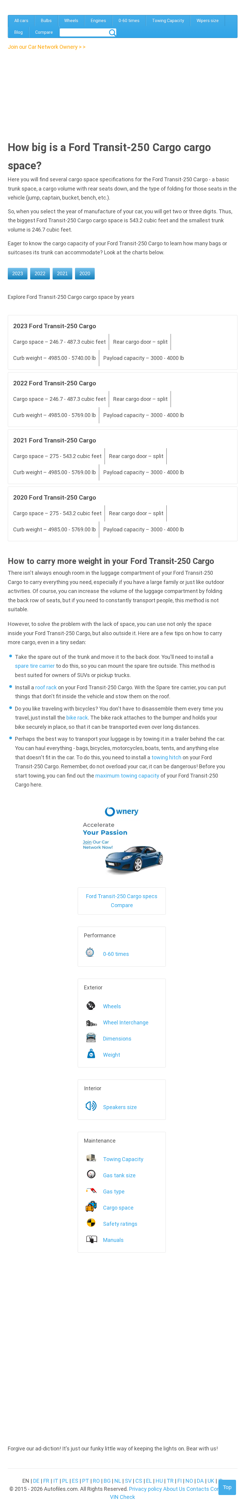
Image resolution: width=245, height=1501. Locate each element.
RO (96, 1481)
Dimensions (117, 1038)
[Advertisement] (59, 94)
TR (170, 1481)
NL (117, 1481)
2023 (17, 273)
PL (65, 1481)
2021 (62, 273)
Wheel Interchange (125, 1022)
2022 (40, 273)
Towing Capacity (168, 20)
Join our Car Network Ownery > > (46, 47)
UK (211, 1481)
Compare (44, 32)
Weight (111, 1055)
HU (159, 1481)
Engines (98, 20)
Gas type (114, 1191)
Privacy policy (145, 1489)
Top (227, 1487)
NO (189, 1481)
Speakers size (120, 1107)
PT (85, 1481)
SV (128, 1481)
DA (200, 1481)
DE (36, 1481)
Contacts (197, 1489)
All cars (21, 20)
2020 (84, 273)
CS (138, 1481)
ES (75, 1481)
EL (149, 1481)
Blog (18, 32)
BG (107, 1481)
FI (179, 1481)
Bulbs (46, 20)
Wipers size (208, 20)
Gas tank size (119, 1175)
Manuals (113, 1240)
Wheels (71, 20)
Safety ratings (120, 1224)
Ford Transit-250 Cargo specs (121, 896)
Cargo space (118, 1208)
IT (55, 1481)
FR (46, 1481)
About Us (174, 1489)
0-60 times (129, 20)
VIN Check (122, 1497)
